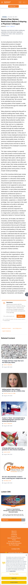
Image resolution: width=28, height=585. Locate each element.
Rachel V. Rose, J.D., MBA (9, 393)
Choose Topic (12, 6)
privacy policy (7, 320)
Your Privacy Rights (14, 545)
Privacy (14, 540)
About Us (14, 531)
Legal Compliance (6, 331)
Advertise (14, 533)
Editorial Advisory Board (14, 538)
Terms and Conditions (14, 541)
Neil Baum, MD (7, 480)
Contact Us (14, 536)
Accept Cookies (14, 582)
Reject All (14, 578)
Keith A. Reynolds (8, 364)
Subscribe (20, 316)
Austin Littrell (7, 452)
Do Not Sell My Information (14, 543)
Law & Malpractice (17, 328)
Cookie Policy (12, 571)
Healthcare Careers (6, 328)
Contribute (14, 534)
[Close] (26, 555)
